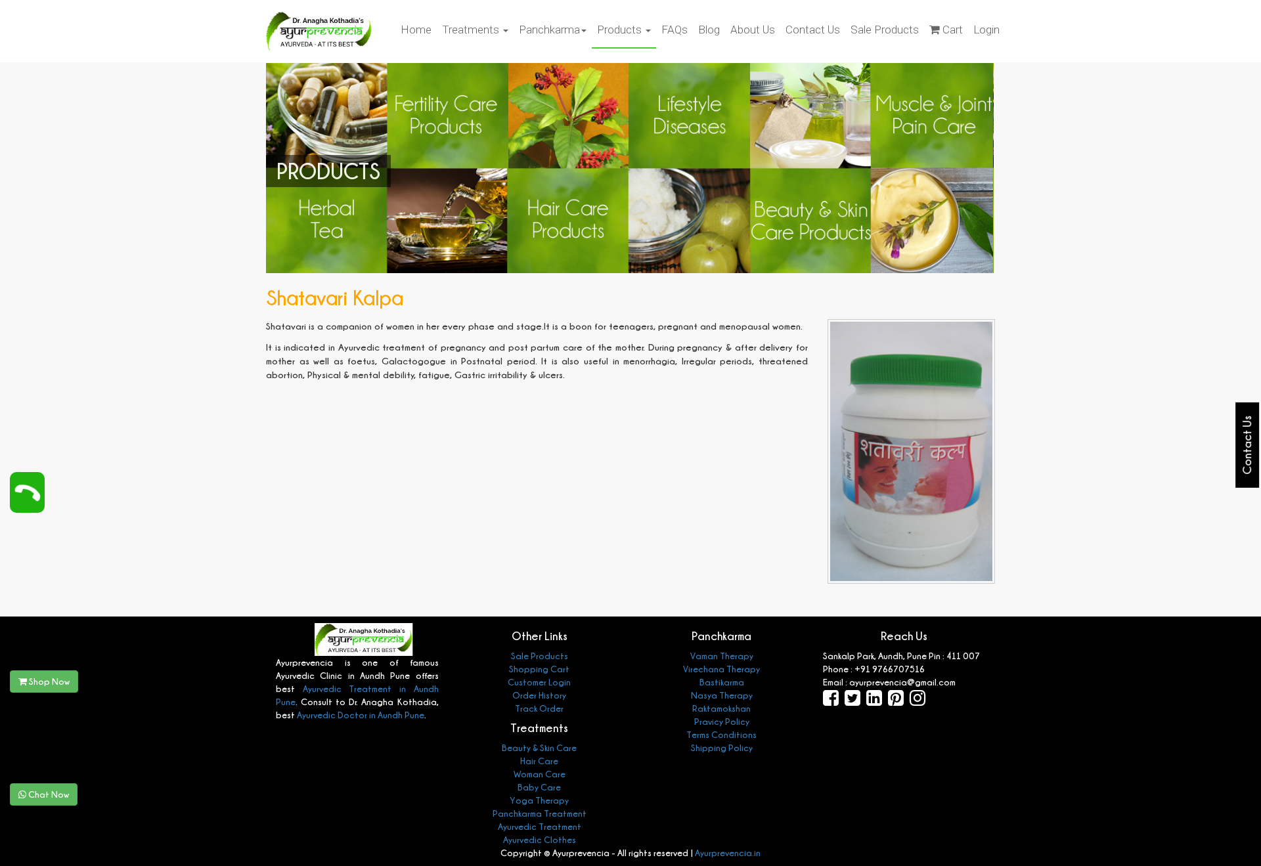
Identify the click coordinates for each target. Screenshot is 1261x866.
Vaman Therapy (721, 655)
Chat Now (47, 794)
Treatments (472, 29)
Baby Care (539, 787)
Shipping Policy (722, 747)
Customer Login (539, 682)
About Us (752, 29)
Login (986, 29)
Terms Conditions (721, 734)
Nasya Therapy (722, 695)
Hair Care (539, 761)
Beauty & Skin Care (539, 747)
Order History (539, 695)
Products (620, 29)
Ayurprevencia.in (728, 852)
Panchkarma (549, 29)
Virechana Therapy (721, 669)
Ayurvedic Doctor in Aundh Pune (359, 715)
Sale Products (885, 29)
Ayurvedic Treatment (539, 826)
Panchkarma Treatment (539, 813)
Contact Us (812, 29)
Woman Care (539, 774)
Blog (709, 29)
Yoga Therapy (539, 800)
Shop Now (48, 681)
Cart (951, 29)
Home (416, 29)
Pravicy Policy (721, 721)
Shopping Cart (539, 669)
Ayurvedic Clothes (539, 839)
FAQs (674, 29)
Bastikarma (721, 682)
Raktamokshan (721, 708)
